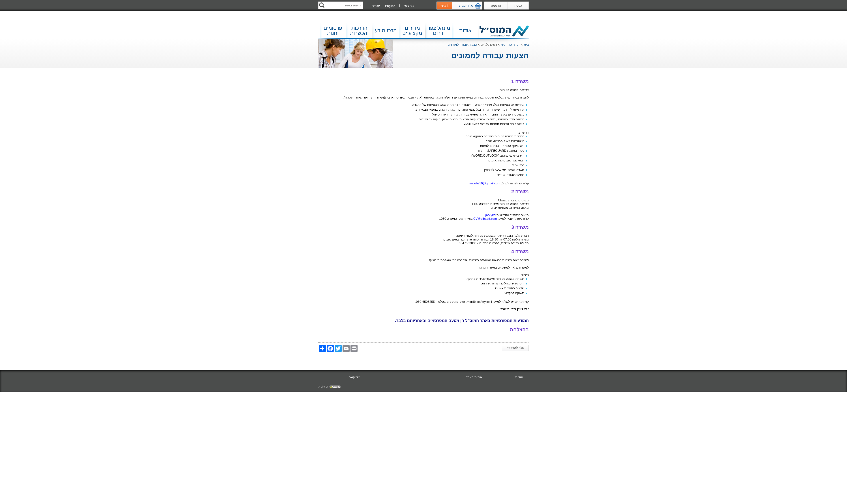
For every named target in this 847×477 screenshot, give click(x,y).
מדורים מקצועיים (412, 30)
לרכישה (444, 5)
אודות (465, 30)
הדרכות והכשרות (359, 30)
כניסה (518, 5)
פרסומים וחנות (333, 30)
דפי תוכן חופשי (510, 44)
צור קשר (409, 6)
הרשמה (496, 5)
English (390, 6)
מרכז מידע (386, 30)
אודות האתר (474, 377)
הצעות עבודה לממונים (462, 44)
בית (526, 44)
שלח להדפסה (515, 348)
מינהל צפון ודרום (438, 30)
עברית (376, 6)
